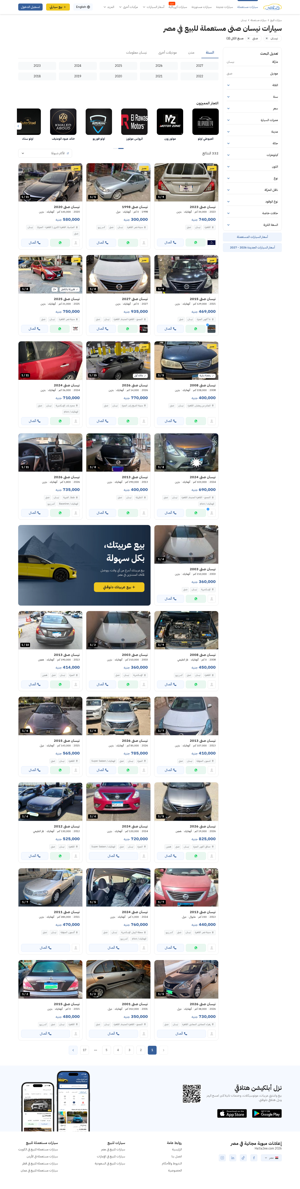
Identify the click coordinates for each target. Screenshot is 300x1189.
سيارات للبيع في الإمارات (111, 1156)
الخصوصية (175, 1170)
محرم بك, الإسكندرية (65, 405)
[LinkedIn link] (232, 1157)
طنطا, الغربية (69, 497)
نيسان (197, 227)
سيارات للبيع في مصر (113, 1149)
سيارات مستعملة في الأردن (42, 1156)
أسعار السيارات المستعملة (252, 237)
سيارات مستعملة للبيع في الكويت (38, 1149)
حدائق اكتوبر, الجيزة (202, 847)
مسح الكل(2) (235, 38)
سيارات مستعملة (247, 7)
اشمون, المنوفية (204, 761)
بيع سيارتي (56, 7)
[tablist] (118, 52)
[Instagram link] (222, 1157)
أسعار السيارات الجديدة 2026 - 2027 (252, 247)
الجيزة (72, 675)
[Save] (159, 168)
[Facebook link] (253, 1157)
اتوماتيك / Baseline (68, 504)
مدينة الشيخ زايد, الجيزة (132, 405)
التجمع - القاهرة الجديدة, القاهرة (196, 497)
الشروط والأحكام (172, 1163)
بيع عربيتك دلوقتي (117, 587)
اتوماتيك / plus (71, 412)
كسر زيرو (101, 227)
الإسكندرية (206, 589)
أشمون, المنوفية (68, 932)
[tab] (210, 52)
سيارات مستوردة (202, 7)
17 (84, 1050)
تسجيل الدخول (30, 7)
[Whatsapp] (196, 242)
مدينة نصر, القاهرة (135, 227)
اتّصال (168, 242)
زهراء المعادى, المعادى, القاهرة (196, 1024)
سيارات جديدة (224, 7)
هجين (44, 675)
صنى (189, 227)
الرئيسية (177, 1149)
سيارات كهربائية (178, 7)
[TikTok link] (243, 1157)
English (81, 7)
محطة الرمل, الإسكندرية (132, 932)
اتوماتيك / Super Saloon (103, 761)
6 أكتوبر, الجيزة (204, 319)
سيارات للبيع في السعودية (110, 1163)
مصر (271, 1158)
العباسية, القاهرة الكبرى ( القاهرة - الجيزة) (56, 227)
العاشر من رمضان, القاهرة (199, 405)
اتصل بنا (177, 1156)
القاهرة (208, 227)
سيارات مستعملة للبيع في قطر (40, 1163)
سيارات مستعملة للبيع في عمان (39, 1170)
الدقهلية (139, 497)
